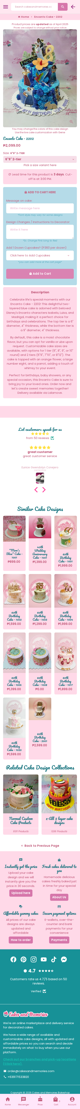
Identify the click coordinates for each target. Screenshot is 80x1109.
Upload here (20, 893)
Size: (14, 153)
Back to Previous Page (40, 846)
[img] (40, 434)
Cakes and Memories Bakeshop (51, 1092)
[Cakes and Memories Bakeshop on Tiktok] (54, 959)
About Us (59, 897)
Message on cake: (19, 201)
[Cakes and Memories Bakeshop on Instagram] (34, 959)
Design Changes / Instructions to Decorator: (38, 222)
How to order (21, 940)
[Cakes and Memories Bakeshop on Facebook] (13, 959)
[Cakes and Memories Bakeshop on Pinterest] (23, 959)
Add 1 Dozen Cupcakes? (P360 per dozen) (36, 248)
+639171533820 (16, 1077)
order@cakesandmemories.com (28, 1071)
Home (23, 17)
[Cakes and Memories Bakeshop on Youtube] (44, 959)
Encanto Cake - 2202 (48, 17)
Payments (59, 940)
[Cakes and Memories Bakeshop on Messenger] (64, 959)
